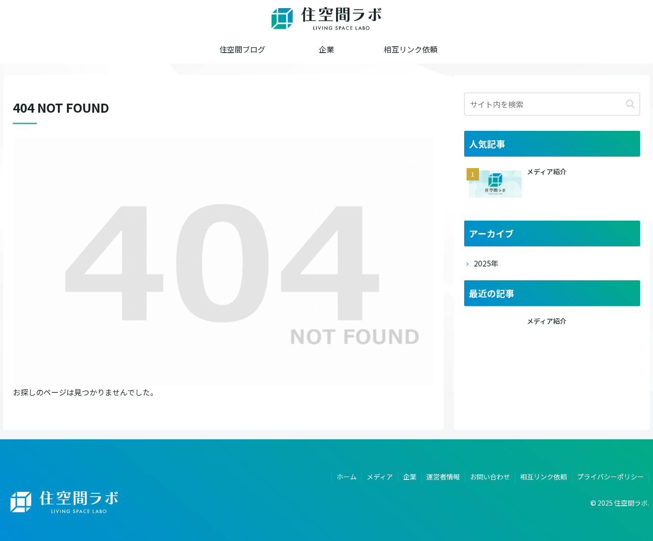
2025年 (486, 263)
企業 (409, 476)
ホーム (347, 476)
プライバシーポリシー (610, 476)
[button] (630, 103)
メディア (380, 476)
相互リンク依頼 (543, 476)
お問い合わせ (490, 476)
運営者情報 (443, 476)
